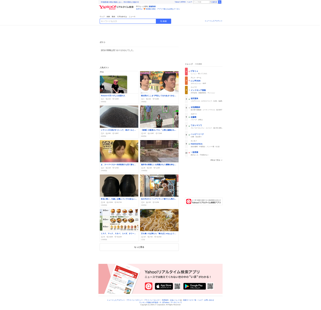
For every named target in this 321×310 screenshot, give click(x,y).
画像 (108, 17)
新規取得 (152, 6)
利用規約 (165, 300)
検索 (165, 21)
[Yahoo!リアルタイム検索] (116, 6)
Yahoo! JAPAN (180, 2)
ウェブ (102, 17)
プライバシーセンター (152, 300)
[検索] (219, 2)
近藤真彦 (214, 2)
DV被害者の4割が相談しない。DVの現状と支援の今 (120, 2)
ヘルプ (189, 2)
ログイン (139, 9)
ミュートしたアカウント (214, 21)
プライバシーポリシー (134, 300)
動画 (113, 17)
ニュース (132, 17)
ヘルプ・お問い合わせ (206, 300)
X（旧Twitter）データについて (171, 302)
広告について (175, 300)
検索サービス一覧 (189, 300)
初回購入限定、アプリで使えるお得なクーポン (163, 9)
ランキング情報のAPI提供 (148, 302)
